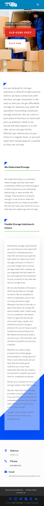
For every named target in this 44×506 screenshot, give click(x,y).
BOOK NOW (15, 43)
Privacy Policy (31, 490)
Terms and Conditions (14, 490)
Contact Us (20, 492)
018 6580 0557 (20, 32)
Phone (13, 461)
